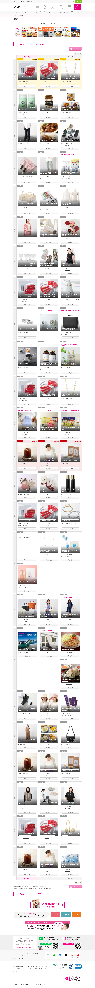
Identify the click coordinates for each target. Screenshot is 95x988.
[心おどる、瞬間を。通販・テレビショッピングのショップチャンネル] (16, 6)
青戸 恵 (68, 523)
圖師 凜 (46, 807)
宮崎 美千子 (46, 83)
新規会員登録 (29, 1)
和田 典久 (46, 178)
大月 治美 (25, 81)
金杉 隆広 (46, 465)
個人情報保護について (45, 966)
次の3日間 (77, 53)
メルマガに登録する (48, 958)
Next (80, 32)
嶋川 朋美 (68, 806)
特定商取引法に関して (19, 966)
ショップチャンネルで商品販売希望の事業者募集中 (37, 968)
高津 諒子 (47, 554)
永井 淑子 (47, 652)
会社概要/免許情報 (43, 964)
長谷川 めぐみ (47, 369)
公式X (66, 958)
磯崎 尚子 (67, 145)
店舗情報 (32, 955)
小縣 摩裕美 (26, 494)
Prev (14, 32)
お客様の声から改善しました (20, 955)
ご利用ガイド (17, 953)
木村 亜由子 (26, 332)
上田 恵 (68, 176)
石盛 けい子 (69, 143)
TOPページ (15, 15)
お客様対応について (18, 968)
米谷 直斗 (67, 871)
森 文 (77, 299)
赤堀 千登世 (26, 744)
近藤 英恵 (68, 299)
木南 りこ (46, 715)
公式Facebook (60, 958)
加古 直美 (25, 398)
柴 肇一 (67, 556)
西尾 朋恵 (24, 83)
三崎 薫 (68, 773)
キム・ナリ (24, 114)
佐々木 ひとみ (26, 523)
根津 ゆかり (26, 585)
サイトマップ (29, 958)
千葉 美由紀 (47, 299)
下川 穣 (24, 587)
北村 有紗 (47, 268)
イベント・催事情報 (18, 958)
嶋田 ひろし (47, 332)
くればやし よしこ (48, 621)
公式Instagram (71, 958)
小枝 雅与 (24, 621)
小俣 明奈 (25, 112)
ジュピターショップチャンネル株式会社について (25, 964)
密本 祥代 (25, 176)
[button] (78, 966)
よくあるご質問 (26, 953)
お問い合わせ (35, 953)
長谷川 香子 (47, 81)
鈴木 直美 (67, 808)
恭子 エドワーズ (47, 114)
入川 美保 (67, 178)
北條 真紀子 (69, 398)
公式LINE (54, 958)
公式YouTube (77, 958)
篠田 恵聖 (25, 299)
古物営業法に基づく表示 (32, 966)
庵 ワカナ (31, 176)
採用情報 (16, 971)
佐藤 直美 (46, 209)
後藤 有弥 (25, 773)
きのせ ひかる (26, 143)
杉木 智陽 (24, 434)
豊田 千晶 (67, 270)
